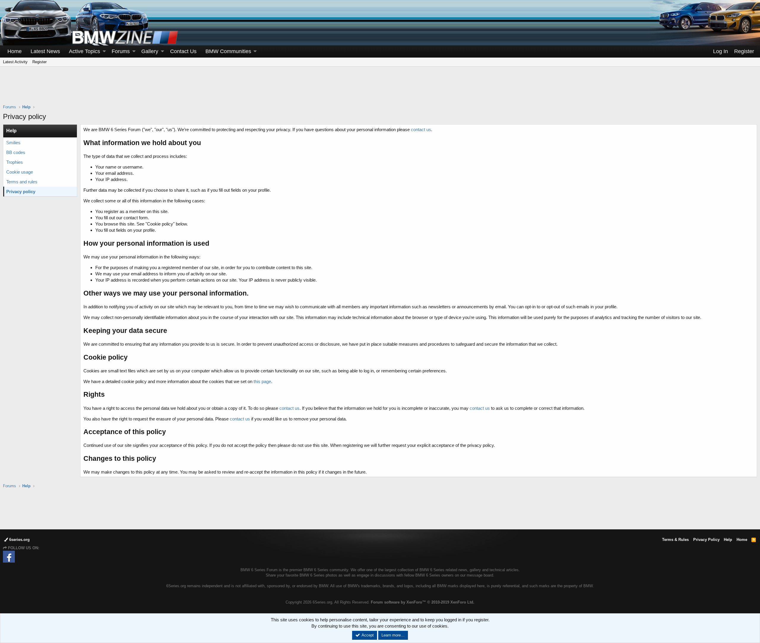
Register (39, 62)
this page (262, 381)
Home (14, 51)
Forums (121, 51)
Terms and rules (21, 181)
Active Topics (84, 51)
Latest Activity (15, 62)
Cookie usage (19, 171)
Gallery (149, 51)
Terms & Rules (675, 539)
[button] (104, 51)
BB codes (15, 152)
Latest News (45, 51)
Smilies (13, 142)
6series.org (19, 539)
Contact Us (183, 51)
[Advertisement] (380, 89)
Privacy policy (20, 191)
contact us (421, 129)
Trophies (14, 162)
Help (728, 539)
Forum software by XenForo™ (422, 602)
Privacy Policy (706, 539)
